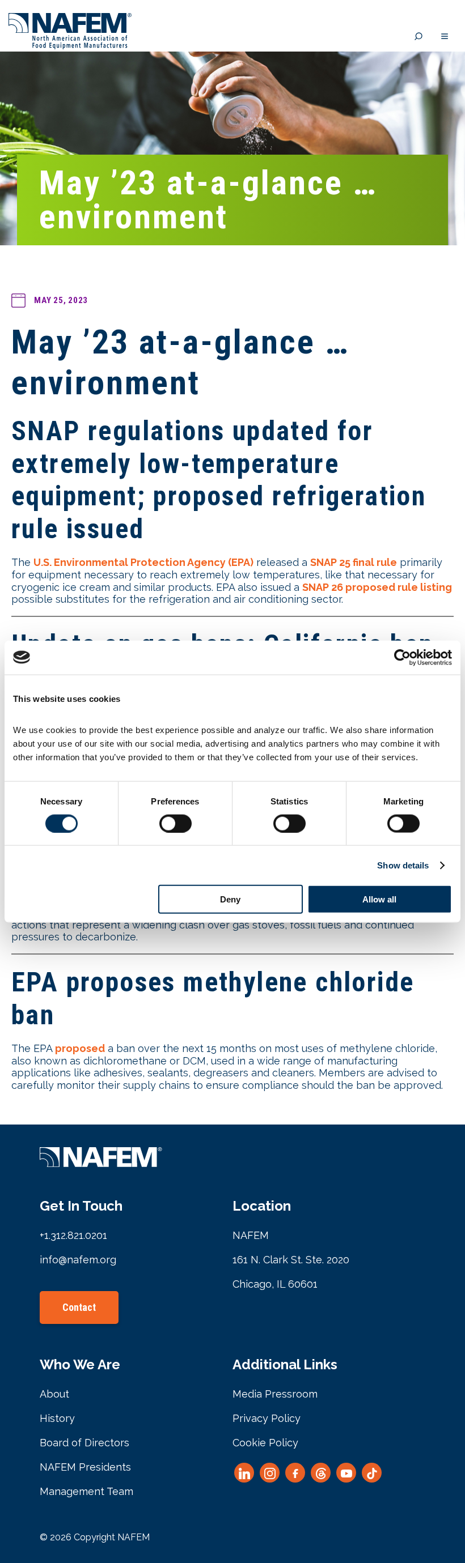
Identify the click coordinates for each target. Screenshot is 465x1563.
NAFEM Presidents (85, 1467)
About (54, 1394)
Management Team (86, 1491)
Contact (79, 1307)
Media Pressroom (275, 1394)
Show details (403, 865)
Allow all (379, 899)
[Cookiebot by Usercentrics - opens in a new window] (402, 657)
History (57, 1418)
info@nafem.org (78, 1260)
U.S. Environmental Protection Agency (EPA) (143, 562)
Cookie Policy (265, 1443)
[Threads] (321, 1473)
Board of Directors (84, 1443)
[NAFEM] (70, 46)
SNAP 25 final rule (353, 562)
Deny (230, 899)
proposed (80, 1048)
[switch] (175, 823)
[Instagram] (270, 1473)
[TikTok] (372, 1473)
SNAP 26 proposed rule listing (377, 587)
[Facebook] (295, 1473)
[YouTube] (346, 1473)
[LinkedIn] (244, 1473)
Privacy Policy (266, 1418)
